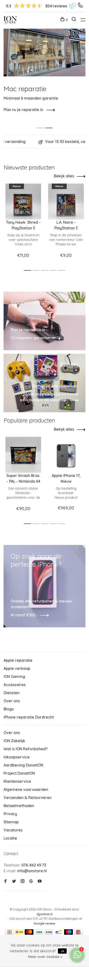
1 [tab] (42, 123)
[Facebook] (5, 881)
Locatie (10, 838)
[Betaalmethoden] (9, 933)
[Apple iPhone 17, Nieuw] (66, 455)
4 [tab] (54, 270)
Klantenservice (17, 781)
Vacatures (13, 830)
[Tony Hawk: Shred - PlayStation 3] (23, 201)
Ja (62, 951)
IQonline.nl (44, 914)
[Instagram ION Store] (22, 881)
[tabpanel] (44, 70)
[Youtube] (40, 881)
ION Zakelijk (14, 740)
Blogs (9, 709)
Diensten (11, 692)
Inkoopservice (17, 757)
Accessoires (15, 684)
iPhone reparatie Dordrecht (29, 717)
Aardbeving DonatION (23, 765)
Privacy (10, 813)
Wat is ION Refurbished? (26, 748)
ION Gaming (14, 676)
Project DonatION (19, 773)
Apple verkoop (17, 668)
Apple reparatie (18, 660)
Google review (44, 923)
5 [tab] (63, 270)
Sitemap (11, 821)
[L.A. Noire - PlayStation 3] (66, 201)
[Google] (31, 881)
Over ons (12, 700)
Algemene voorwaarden (26, 789)
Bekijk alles (64, 176)
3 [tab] (46, 270)
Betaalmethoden (19, 805)
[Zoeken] (74, 20)
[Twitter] (14, 881)
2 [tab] (50, 123)
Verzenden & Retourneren (28, 797)
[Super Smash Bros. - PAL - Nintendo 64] (23, 455)
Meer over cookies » (45, 956)
